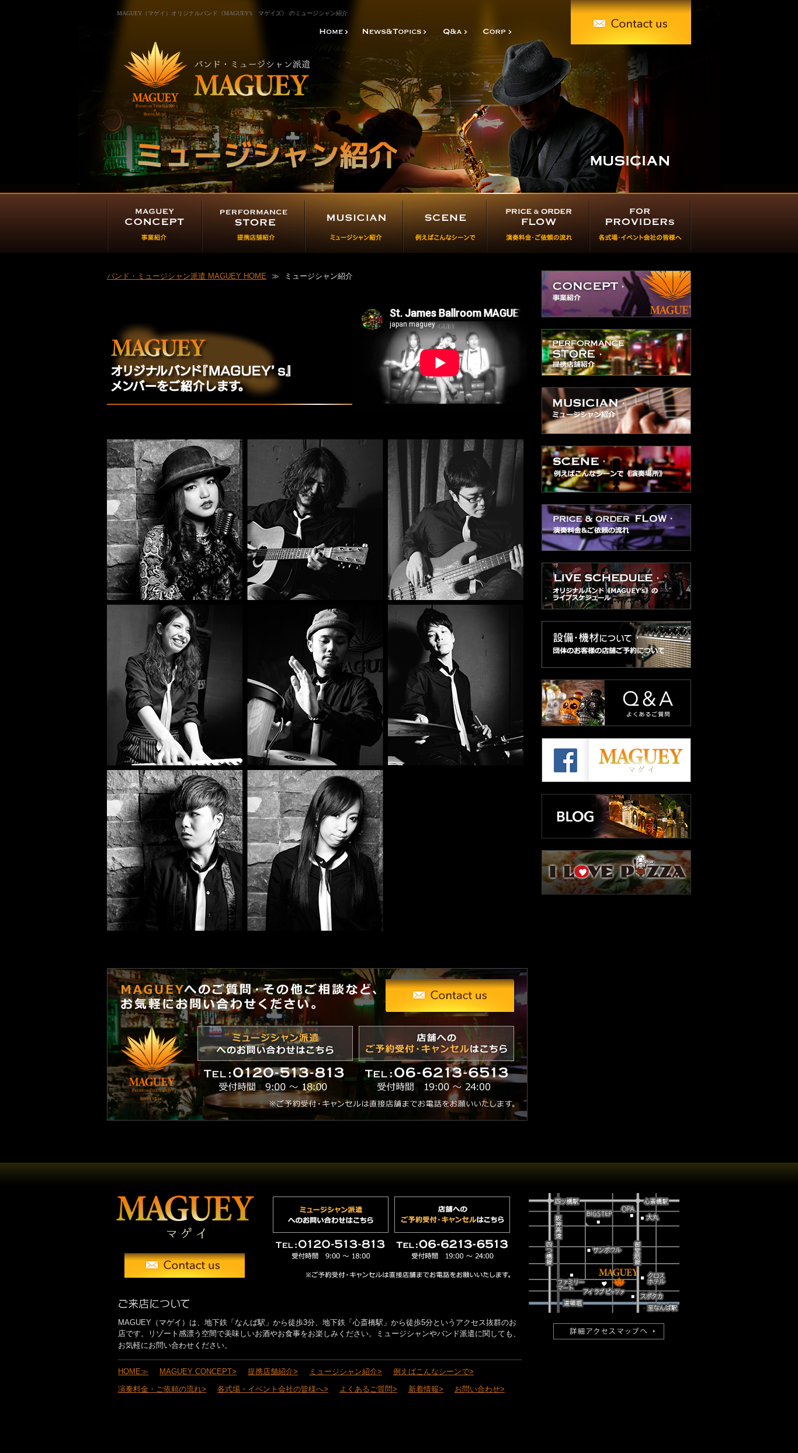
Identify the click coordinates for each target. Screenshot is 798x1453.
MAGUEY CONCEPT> (198, 1371)
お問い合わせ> (479, 1389)
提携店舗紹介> (273, 1371)
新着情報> (425, 1389)
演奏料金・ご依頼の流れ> (162, 1389)
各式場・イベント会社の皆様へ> (272, 1389)
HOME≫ (133, 1371)
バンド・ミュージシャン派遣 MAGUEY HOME (186, 276)
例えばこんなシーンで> (433, 1371)
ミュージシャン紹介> (345, 1371)
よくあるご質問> (368, 1389)
